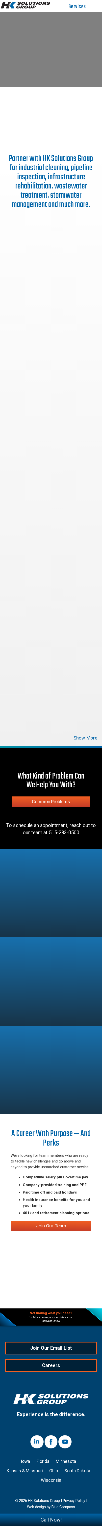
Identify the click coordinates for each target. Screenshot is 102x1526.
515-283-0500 (64, 833)
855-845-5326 (51, 1321)
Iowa (25, 1461)
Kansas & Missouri (25, 1470)
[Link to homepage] (50, 1400)
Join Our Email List (51, 1348)
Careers (51, 1365)
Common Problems (51, 801)
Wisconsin (51, 1480)
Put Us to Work (50, 118)
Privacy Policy (74, 1501)
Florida (42, 1461)
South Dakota (77, 1470)
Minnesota (66, 1461)
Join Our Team (51, 1226)
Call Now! (51, 1520)
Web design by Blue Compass (51, 1507)
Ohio (53, 1470)
